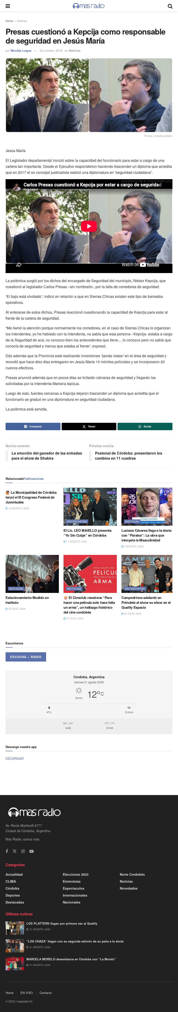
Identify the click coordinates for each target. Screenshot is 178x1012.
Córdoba (12, 888)
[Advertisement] (89, 778)
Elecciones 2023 (76, 874)
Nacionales (71, 902)
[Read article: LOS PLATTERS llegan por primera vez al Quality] (15, 928)
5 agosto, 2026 (133, 546)
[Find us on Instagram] (23, 851)
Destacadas (15, 902)
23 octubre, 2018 (51, 50)
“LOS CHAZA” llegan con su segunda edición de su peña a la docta (75, 941)
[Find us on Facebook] (7, 851)
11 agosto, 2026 (76, 541)
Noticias (22, 21)
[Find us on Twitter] (15, 851)
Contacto (46, 992)
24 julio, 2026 (132, 613)
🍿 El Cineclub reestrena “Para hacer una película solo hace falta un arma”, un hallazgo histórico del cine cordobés (89, 605)
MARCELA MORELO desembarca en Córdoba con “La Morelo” (71, 959)
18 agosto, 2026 (18, 508)
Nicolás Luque (21, 50)
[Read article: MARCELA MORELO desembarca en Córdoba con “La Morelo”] (15, 963)
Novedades (129, 888)
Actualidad (14, 874)
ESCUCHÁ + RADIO (25, 657)
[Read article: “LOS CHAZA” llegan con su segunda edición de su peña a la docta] (15, 945)
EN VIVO (26, 992)
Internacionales (75, 895)
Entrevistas (77, 521)
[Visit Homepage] (88, 5)
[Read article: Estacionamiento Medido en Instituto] (32, 574)
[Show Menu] (8, 5)
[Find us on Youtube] (31, 851)
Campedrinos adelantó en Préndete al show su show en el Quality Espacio (146, 602)
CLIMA (11, 881)
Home (9, 21)
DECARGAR (15, 758)
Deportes (13, 895)
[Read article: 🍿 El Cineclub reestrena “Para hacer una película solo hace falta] (90, 574)
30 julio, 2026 (16, 608)
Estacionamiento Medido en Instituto (27, 600)
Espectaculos (73, 888)
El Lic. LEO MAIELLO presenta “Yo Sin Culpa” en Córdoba (87, 533)
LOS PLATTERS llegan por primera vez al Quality (61, 923)
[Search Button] (170, 5)
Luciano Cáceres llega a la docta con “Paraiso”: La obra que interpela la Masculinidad (146, 535)
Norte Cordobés (132, 874)
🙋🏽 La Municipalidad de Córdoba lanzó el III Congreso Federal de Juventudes (31, 497)
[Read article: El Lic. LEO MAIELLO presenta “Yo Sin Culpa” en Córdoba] (90, 507)
